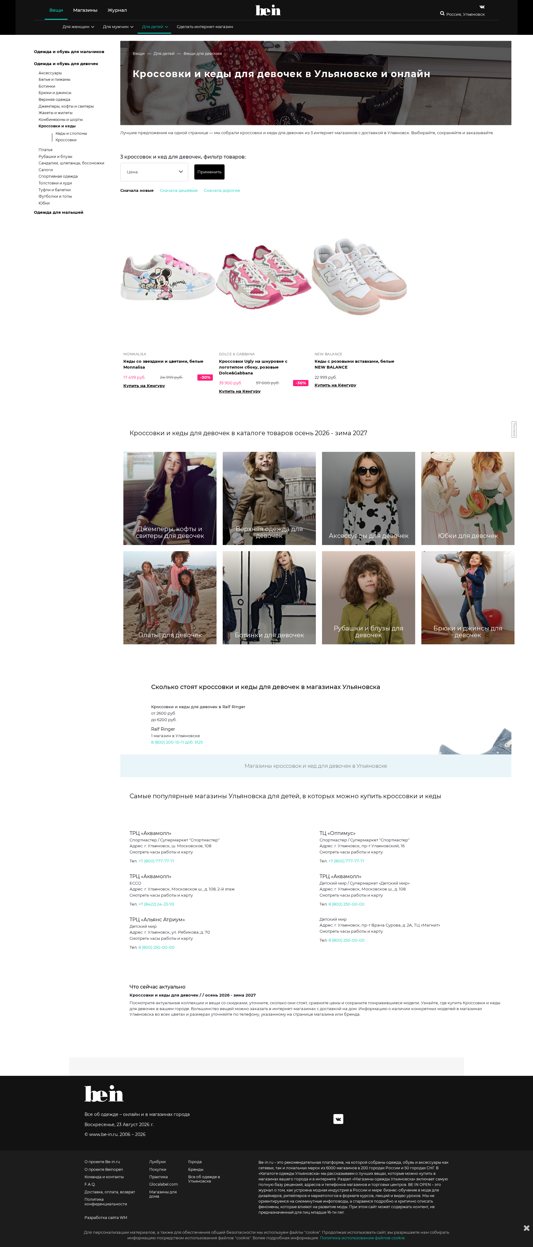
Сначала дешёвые (179, 190)
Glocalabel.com (163, 1184)
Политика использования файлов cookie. (363, 1237)
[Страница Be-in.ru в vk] (482, 7)
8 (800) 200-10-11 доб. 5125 (177, 742)
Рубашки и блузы (55, 156)
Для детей (152, 26)
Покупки (157, 1169)
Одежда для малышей (58, 212)
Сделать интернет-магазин (205, 26)
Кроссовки (66, 140)
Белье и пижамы (54, 79)
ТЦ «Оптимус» (338, 833)
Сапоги (46, 169)
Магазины (85, 10)
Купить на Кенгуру (144, 385)
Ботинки (47, 86)
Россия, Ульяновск (465, 14)
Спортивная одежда (58, 176)
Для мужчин (116, 26)
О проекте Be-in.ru (102, 1162)
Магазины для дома (163, 1194)
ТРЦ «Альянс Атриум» (157, 920)
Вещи (56, 10)
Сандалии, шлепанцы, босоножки (71, 163)
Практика (158, 1177)
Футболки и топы (55, 196)
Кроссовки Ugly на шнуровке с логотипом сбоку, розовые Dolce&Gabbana (253, 367)
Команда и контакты (104, 1177)
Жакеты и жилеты (55, 112)
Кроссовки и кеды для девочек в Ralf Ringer (198, 706)
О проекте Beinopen (104, 1169)
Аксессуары (50, 73)
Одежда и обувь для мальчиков (69, 51)
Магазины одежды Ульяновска (384, 1179)
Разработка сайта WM (106, 1218)
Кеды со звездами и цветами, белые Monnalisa (163, 364)
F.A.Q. (90, 1184)
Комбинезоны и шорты (61, 119)
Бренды (195, 1169)
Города (195, 1162)
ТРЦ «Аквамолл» (150, 833)
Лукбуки (157, 1162)
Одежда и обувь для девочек (66, 63)
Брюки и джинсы (55, 92)
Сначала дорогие (222, 190)
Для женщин (76, 26)
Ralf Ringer (163, 729)
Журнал (117, 10)
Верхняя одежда (54, 99)
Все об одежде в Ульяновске (204, 1179)
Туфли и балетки (55, 190)
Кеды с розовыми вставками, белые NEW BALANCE (354, 364)
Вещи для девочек (203, 53)
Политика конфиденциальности (106, 1201)
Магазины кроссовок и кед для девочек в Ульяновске (316, 766)
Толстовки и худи (55, 183)
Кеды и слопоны (71, 133)
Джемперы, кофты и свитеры (66, 106)
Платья (45, 149)
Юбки (44, 203)
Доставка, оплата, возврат (110, 1192)
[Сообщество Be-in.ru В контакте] (338, 1119)
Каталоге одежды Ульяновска (289, 1173)
